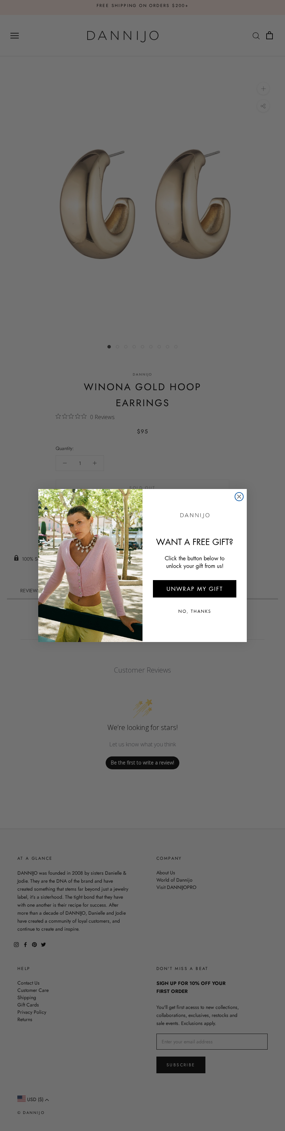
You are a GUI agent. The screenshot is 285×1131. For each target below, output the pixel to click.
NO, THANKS (194, 611)
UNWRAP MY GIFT (194, 589)
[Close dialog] (239, 496)
